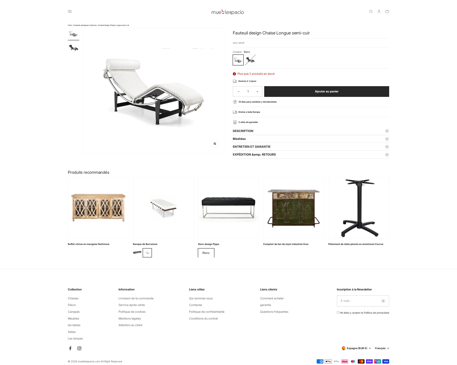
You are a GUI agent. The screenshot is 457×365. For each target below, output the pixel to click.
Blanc (206, 253)
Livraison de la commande (136, 298)
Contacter (195, 305)
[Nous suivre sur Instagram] (79, 348)
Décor (72, 305)
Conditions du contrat (203, 318)
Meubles (73, 318)
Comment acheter (272, 298)
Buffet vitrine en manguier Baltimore (88, 244)
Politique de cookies (132, 311)
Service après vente (132, 305)
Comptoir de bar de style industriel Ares (285, 244)
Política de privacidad (376, 312)
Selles (72, 332)
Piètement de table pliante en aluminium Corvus (355, 244)
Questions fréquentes (274, 311)
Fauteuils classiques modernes (85, 25)
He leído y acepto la (364, 312)
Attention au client (130, 325)
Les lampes (75, 338)
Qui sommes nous (201, 298)
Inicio (70, 25)
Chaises (73, 298)
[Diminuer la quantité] (239, 92)
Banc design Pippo (208, 244)
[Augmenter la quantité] (257, 92)
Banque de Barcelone (145, 244)
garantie (265, 305)
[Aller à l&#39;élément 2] (73, 48)
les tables (74, 325)
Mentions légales (130, 318)
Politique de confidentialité (206, 311)
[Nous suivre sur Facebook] (70, 348)
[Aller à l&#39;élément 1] (73, 34)
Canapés (74, 311)
